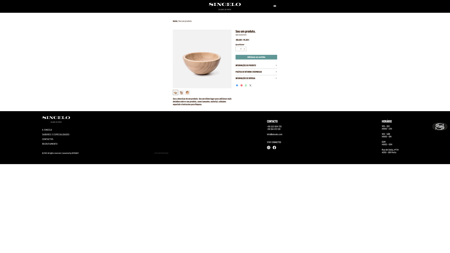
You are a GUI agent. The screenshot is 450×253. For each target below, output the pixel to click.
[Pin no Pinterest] (241, 85)
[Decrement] (237, 49)
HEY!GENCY (75, 153)
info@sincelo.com (274, 134)
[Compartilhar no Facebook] (237, 85)
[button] (274, 5)
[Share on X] (250, 85)
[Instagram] (4, 123)
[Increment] (244, 49)
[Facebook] (4, 129)
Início (175, 21)
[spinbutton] (241, 49)
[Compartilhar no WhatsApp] (246, 85)
